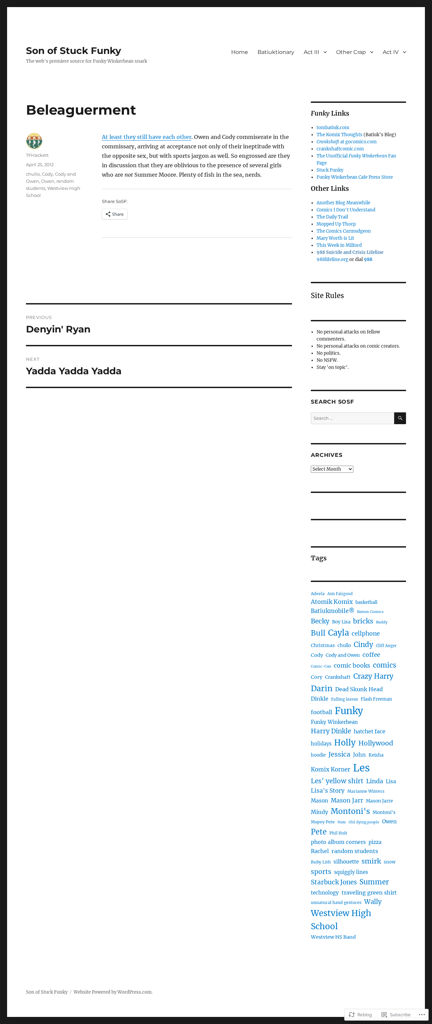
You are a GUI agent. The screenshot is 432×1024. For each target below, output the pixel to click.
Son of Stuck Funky (73, 50)
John (359, 754)
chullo (33, 174)
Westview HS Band (333, 937)
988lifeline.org (332, 259)
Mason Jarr (347, 800)
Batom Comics (370, 611)
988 (368, 259)
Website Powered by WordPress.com (113, 992)
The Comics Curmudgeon (344, 231)
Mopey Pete (323, 821)
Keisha (376, 755)
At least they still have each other (146, 137)
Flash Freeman (376, 699)
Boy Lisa (341, 622)
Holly (345, 743)
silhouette (346, 861)
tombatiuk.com (333, 127)
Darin (321, 688)
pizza (375, 842)
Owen (47, 181)
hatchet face (369, 731)
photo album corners (338, 842)
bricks (363, 621)
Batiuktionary (276, 52)
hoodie (318, 755)
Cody (47, 174)
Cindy (363, 644)
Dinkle (319, 698)
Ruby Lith (321, 862)
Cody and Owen (343, 655)
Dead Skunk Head (359, 689)
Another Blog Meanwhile (343, 203)
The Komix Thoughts (339, 135)
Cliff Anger (386, 645)
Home (239, 52)
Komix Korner (330, 769)
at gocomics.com (347, 142)
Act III (311, 52)
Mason (319, 800)
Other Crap (351, 52)
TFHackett (37, 155)
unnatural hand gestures (336, 902)
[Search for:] (352, 418)
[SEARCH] (400, 418)
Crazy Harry (373, 676)
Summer (374, 882)
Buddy (381, 622)
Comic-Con (321, 666)
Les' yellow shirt (337, 781)
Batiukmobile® (332, 611)
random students (354, 851)
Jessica (339, 754)
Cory (316, 677)
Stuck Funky (330, 170)
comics (384, 665)
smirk (371, 861)
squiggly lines (351, 872)
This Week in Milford (339, 245)
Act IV (391, 52)
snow (390, 862)
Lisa (391, 781)
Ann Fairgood (340, 593)
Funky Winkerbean (334, 722)
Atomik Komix (332, 602)
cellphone (366, 633)
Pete (319, 832)
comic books (352, 665)
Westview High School (341, 920)
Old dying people (364, 822)
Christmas (323, 645)
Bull (318, 633)
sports (321, 872)
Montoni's (350, 811)
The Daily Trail (332, 217)
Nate (342, 822)
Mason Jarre (379, 801)
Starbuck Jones (334, 882)
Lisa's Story (328, 790)
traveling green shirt (369, 892)
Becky (320, 621)
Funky (349, 710)
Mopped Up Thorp (336, 224)
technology (325, 892)
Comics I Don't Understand (346, 210)
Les (361, 768)
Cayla (338, 633)
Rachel (320, 851)
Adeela (318, 593)
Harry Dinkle (331, 731)
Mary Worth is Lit (335, 238)
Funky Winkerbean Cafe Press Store (355, 177)
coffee (371, 655)
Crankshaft (338, 677)
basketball (366, 602)
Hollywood (375, 743)
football (321, 712)
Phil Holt (338, 833)
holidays (321, 744)
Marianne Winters (365, 791)
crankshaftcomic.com (340, 149)
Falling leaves (344, 699)
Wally (373, 902)
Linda (374, 781)
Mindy (319, 812)
